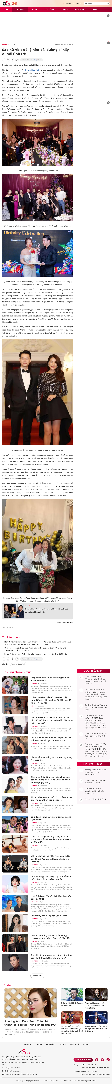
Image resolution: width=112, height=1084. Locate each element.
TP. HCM (77, 1071)
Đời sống (49, 9)
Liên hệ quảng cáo (83, 1060)
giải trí (94, 791)
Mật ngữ (79, 9)
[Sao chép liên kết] (17, 59)
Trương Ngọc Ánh (32, 70)
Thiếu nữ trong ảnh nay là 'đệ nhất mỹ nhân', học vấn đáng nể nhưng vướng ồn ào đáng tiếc (51, 839)
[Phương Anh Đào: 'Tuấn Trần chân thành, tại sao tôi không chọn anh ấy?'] (30, 1003)
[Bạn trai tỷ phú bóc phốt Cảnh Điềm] (15, 923)
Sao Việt (28, 606)
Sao (15, 45)
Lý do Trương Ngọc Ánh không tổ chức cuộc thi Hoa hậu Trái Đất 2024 (35, 654)
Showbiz (19, 9)
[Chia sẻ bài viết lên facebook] (3, 59)
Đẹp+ (34, 9)
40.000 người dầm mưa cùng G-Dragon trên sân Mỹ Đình (96, 1028)
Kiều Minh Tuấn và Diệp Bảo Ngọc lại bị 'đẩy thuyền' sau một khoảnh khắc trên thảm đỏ (50, 859)
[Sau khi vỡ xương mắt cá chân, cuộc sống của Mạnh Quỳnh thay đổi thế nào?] (15, 962)
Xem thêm (37, 976)
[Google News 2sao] (31, 59)
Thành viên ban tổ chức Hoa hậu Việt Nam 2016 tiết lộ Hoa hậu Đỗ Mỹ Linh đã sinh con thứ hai (51, 700)
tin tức (97, 770)
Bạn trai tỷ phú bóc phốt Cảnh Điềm (49, 916)
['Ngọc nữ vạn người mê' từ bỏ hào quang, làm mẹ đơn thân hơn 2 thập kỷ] (15, 804)
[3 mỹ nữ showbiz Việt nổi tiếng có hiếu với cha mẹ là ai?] (15, 685)
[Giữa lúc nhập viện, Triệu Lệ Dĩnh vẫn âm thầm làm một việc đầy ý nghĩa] (15, 884)
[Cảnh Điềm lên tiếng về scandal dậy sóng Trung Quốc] (15, 765)
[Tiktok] (108, 1060)
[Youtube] (102, 1060)
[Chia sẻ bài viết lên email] (12, 59)
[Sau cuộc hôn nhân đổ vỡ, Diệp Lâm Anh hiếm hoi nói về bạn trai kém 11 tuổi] (15, 745)
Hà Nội (76, 1065)
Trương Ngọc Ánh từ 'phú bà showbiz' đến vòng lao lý (94, 1005)
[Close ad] (108, 15)
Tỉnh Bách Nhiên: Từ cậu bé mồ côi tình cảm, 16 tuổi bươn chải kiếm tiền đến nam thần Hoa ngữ (52, 720)
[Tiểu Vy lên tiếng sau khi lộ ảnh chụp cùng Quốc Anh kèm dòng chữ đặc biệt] (15, 943)
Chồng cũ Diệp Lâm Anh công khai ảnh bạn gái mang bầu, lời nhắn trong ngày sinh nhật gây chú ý (50, 780)
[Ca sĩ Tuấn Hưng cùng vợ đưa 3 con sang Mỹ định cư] (15, 824)
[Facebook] (96, 1060)
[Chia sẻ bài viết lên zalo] (8, 59)
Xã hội (64, 9)
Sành (94, 9)
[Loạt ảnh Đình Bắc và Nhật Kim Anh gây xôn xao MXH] (15, 903)
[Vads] (108, 41)
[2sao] (7, 9)
